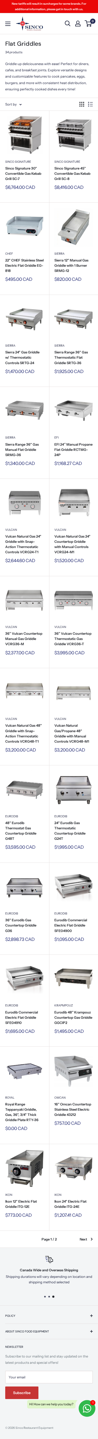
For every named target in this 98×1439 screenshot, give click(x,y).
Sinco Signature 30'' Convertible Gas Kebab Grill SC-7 (23, 173)
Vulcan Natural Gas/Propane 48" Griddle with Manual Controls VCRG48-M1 (71, 733)
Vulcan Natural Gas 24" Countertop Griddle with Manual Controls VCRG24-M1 (72, 544)
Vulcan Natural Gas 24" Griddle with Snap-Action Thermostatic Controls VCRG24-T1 (23, 544)
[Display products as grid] (81, 104)
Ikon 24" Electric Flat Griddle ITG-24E (70, 1204)
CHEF (9, 253)
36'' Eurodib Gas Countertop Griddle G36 (20, 925)
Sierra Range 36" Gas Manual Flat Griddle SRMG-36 (22, 449)
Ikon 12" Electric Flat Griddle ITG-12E (21, 1204)
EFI (56, 437)
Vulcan (11, 530)
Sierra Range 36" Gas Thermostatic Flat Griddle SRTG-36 (71, 357)
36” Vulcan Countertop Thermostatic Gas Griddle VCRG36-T (72, 638)
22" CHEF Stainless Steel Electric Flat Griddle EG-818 (24, 265)
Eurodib (11, 816)
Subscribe (22, 1392)
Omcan (60, 1097)
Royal (9, 1097)
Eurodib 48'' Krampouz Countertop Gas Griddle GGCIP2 (73, 1017)
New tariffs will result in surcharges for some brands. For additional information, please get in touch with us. (49, 6)
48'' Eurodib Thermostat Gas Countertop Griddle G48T (20, 831)
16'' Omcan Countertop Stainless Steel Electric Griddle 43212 (72, 1109)
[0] (88, 23)
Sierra (59, 253)
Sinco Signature (18, 162)
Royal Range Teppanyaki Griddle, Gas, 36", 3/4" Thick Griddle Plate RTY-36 (21, 1112)
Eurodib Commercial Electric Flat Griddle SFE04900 (70, 925)
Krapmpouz (63, 1005)
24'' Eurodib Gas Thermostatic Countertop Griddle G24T (69, 831)
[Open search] (68, 23)
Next (83, 1239)
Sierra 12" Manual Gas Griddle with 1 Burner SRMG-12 (71, 265)
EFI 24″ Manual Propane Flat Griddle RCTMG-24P (73, 449)
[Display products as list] (90, 104)
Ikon (8, 1195)
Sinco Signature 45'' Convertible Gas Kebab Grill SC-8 (72, 173)
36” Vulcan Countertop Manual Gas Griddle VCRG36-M (23, 638)
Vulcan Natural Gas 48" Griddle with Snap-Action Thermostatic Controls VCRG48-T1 (23, 733)
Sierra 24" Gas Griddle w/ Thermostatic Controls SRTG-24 (22, 357)
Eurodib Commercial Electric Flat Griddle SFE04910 (21, 1017)
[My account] (77, 23)
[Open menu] (7, 24)
